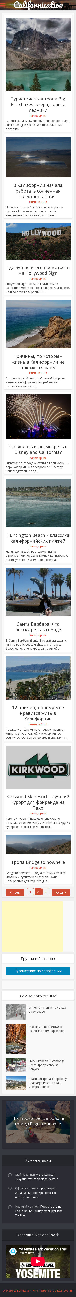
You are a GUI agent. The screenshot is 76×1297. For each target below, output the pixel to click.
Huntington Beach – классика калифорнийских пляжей (38, 538)
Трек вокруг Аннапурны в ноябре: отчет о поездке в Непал (35, 1192)
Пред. (16, 892)
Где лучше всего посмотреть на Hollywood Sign (38, 270)
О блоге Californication (17, 1290)
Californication (38, 4)
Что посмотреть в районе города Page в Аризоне (38, 1121)
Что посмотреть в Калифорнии (53, 1290)
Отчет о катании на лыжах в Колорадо (47, 1009)
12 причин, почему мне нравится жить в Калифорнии (38, 713)
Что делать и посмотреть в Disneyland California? (38, 449)
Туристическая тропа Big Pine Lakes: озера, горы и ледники (38, 104)
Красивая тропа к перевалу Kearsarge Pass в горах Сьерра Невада (48, 1083)
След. (59, 892)
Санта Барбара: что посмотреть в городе (38, 627)
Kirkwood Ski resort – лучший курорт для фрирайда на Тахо (38, 802)
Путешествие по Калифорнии (38, 971)
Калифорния (38, 115)
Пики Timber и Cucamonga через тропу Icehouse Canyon (47, 1065)
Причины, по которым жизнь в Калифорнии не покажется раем (38, 361)
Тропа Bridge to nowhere (38, 862)
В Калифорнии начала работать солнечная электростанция (38, 190)
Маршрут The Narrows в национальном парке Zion (46, 1029)
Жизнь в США (38, 202)
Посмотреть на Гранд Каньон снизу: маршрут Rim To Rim (38, 1210)
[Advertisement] (32, 926)
